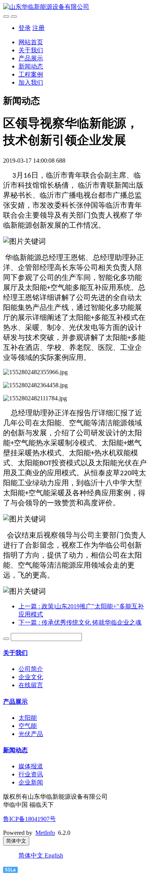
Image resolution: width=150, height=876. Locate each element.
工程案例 (30, 74)
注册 (38, 28)
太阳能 (27, 717)
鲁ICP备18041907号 (29, 819)
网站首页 (30, 42)
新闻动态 (30, 66)
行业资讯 (30, 774)
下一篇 (80, 622)
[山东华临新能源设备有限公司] (75, 7)
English (54, 855)
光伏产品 (30, 734)
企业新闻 (30, 782)
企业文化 (30, 677)
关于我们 (30, 50)
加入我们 (30, 82)
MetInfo (45, 832)
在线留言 (30, 685)
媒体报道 (30, 766)
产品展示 (30, 58)
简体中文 (31, 855)
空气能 (27, 726)
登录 (24, 28)
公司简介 (30, 669)
